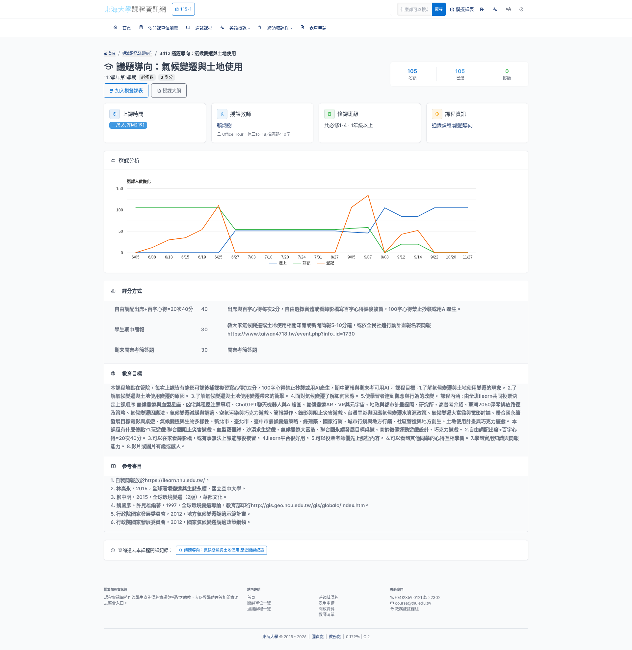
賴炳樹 (224, 125)
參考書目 (132, 466)
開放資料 (326, 609)
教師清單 (326, 614)
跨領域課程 (328, 597)
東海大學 (270, 636)
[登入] (481, 9)
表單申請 (326, 603)
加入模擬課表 (129, 90)
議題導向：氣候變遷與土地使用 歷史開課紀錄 (224, 550)
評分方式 (132, 291)
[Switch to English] (495, 9)
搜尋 (439, 9)
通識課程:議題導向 (137, 53)
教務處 (335, 636)
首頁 (111, 53)
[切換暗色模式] (521, 9)
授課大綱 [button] (172, 90)
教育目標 (132, 373)
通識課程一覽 (259, 609)
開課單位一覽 (259, 603)
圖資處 (318, 636)
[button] (235, 27)
